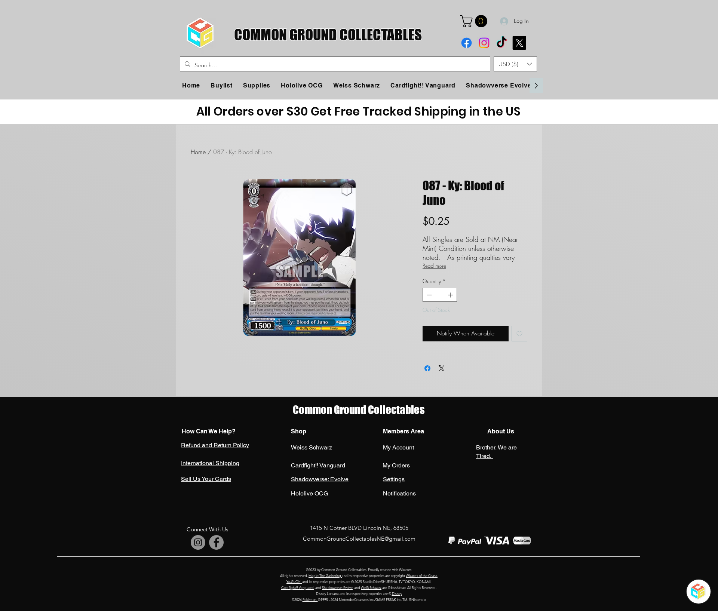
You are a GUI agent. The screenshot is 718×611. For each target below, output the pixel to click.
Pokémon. (310, 599)
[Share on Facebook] (427, 368)
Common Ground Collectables (359, 409)
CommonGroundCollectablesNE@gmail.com (359, 538)
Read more (434, 265)
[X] (519, 43)
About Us (500, 431)
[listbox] (515, 63)
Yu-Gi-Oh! (294, 581)
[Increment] (451, 294)
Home (198, 152)
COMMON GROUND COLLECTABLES (328, 34)
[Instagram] (484, 43)
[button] (475, 21)
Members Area (403, 431)
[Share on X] (441, 368)
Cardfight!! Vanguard (297, 587)
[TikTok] (502, 43)
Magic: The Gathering (325, 575)
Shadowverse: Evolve (337, 587)
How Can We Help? (209, 431)
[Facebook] (466, 43)
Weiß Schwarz (371, 587)
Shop (298, 431)
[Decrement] (428, 294)
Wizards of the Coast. (422, 575)
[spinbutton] (440, 294)
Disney (397, 593)
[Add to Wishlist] (519, 333)
